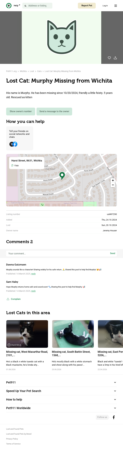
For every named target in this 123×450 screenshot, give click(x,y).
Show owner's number (21, 111)
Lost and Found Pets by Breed (18, 434)
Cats (39, 71)
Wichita (23, 71)
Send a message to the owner (54, 111)
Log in (105, 5)
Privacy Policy (12, 439)
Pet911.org (11, 71)
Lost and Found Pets (15, 429)
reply (33, 274)
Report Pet (86, 5)
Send (112, 253)
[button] (62, 176)
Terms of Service (13, 444)
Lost (32, 71)
